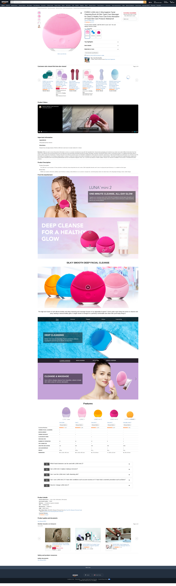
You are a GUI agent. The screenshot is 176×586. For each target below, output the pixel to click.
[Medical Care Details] (17, 5)
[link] (48, 85)
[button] (3, 5)
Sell (73, 5)
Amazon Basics (22, 5)
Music (86, 5)
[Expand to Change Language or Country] (91, 575)
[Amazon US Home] (75, 575)
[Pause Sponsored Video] (69, 538)
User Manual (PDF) (42, 521)
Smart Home (138, 5)
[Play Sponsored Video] (88, 535)
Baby (123, 5)
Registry (82, 5)
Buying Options (63, 424)
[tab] (57, 319)
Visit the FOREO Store (89, 20)
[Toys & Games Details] (104, 5)
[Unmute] (137, 131)
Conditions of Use (70, 579)
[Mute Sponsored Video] (69, 540)
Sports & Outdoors (130, 5)
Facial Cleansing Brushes (68, 8)
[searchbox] (78, 2)
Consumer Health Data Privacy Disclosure (89, 579)
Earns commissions (55, 106)
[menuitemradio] (135, 132)
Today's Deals (57, 5)
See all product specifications (91, 52)
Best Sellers (29, 5)
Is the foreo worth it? (47, 107)
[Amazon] (5, 2)
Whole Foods (50, 5)
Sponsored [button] (39, 525)
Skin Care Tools (59, 8)
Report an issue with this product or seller (95, 55)
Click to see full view (62, 53)
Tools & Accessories (51, 8)
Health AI (8, 5)
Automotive (108, 5)
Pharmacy (153, 5)
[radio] (39, 12)
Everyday (159, 5)
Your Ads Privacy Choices (103, 579)
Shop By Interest (146, 5)
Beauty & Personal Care (42, 8)
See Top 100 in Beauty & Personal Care (73, 510)
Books (63, 5)
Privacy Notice (78, 579)
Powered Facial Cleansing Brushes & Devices (82, 8)
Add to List (126, 19)
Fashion (77, 5)
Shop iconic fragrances (110, 59)
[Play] (39, 131)
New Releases (36, 5)
